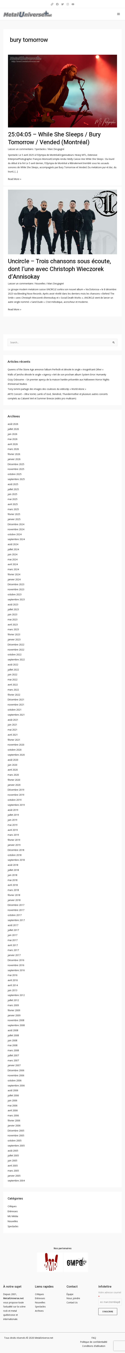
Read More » (14, 179)
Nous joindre (73, 1298)
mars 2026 (13, 449)
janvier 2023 (14, 639)
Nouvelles (40, 283)
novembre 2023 (16, 589)
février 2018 (14, 895)
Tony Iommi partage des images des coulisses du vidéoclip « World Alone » (47, 389)
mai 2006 (12, 1105)
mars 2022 (13, 689)
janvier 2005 (14, 1175)
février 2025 (14, 514)
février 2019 (14, 839)
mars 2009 (13, 1005)
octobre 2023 (14, 594)
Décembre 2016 (16, 960)
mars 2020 (13, 774)
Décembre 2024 (16, 524)
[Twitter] (62, 4)
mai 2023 (12, 619)
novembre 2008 (16, 1020)
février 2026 (14, 454)
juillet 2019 (13, 814)
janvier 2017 (14, 955)
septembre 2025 (16, 479)
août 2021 (13, 719)
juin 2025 (12, 494)
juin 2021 (12, 724)
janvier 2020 (14, 784)
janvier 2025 (14, 519)
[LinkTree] (52, 4)
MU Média (13, 1216)
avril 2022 (13, 684)
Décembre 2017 (16, 905)
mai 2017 (12, 940)
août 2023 (13, 604)
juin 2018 (12, 875)
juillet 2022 (13, 669)
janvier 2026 (14, 459)
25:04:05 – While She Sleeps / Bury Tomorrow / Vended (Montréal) (54, 138)
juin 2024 (12, 554)
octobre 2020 (14, 749)
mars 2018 (13, 890)
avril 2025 (13, 504)
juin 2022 (12, 674)
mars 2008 (13, 1050)
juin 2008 (12, 1040)
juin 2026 (12, 434)
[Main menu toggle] (118, 14)
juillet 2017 (13, 930)
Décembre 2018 (16, 849)
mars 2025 (13, 509)
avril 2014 (13, 985)
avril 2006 (13, 1110)
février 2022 (14, 694)
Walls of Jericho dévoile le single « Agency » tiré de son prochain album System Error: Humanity (57, 374)
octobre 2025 (14, 474)
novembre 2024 (16, 529)
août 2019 (13, 809)
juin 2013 (12, 990)
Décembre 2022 (16, 644)
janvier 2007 (14, 1065)
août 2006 (13, 1090)
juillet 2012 (13, 1000)
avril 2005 (13, 1165)
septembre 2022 (16, 659)
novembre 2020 (16, 744)
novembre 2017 (16, 910)
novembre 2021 (16, 704)
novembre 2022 (16, 649)
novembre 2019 (16, 794)
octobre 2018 (14, 855)
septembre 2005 (16, 1145)
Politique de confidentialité (93, 1341)
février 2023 (14, 634)
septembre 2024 (16, 539)
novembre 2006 (16, 1075)
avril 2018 (13, 884)
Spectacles (40, 149)
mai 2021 (12, 729)
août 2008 (13, 1030)
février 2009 (14, 1010)
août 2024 (13, 544)
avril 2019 (13, 829)
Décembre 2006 (16, 1070)
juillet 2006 (13, 1095)
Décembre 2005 (16, 1130)
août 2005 (13, 1150)
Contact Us (72, 1302)
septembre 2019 (16, 804)
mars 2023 (13, 629)
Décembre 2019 (16, 789)
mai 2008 (12, 1045)
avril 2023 (13, 624)
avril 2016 (13, 980)
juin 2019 (12, 819)
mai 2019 (12, 824)
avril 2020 (13, 769)
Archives (39, 1310)
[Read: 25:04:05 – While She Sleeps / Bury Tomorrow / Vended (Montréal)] (62, 90)
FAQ (94, 1337)
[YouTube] (73, 4)
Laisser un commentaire (20, 149)
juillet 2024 (13, 549)
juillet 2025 (13, 489)
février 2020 (14, 779)
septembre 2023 (16, 599)
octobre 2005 (14, 1140)
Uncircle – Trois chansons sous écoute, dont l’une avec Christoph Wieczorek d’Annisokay (59, 269)
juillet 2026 (13, 429)
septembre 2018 (16, 859)
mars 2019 (13, 834)
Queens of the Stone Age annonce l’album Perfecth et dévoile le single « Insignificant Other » (55, 369)
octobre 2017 (14, 915)
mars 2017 (13, 950)
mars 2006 (13, 1115)
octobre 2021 (14, 709)
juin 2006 (12, 1100)
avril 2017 (13, 945)
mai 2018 (12, 880)
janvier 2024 (14, 579)
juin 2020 (12, 764)
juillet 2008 (13, 1035)
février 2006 (14, 1120)
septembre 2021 (16, 714)
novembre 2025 (16, 469)
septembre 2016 (16, 970)
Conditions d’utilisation (93, 1345)
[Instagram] (67, 4)
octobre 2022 (14, 654)
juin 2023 (12, 614)
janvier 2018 (14, 900)
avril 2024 (13, 564)
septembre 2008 (16, 1025)
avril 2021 (13, 734)
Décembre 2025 (16, 464)
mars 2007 (13, 1060)
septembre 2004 (16, 1180)
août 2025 (13, 484)
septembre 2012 (16, 995)
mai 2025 (12, 499)
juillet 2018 (13, 870)
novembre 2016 (16, 965)
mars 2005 (13, 1170)
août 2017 (13, 925)
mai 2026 (12, 439)
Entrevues (13, 1211)
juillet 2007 (13, 1055)
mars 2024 (13, 569)
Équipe (70, 1294)
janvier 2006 (14, 1125)
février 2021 (14, 739)
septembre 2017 (16, 920)
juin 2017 (12, 935)
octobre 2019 (14, 799)
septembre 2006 (16, 1085)
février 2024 (14, 574)
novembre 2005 (16, 1135)
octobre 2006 (14, 1080)
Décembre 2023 (16, 584)
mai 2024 (12, 559)
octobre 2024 (14, 534)
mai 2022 (12, 679)
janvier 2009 (14, 1015)
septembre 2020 (16, 754)
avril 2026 (13, 444)
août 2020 (13, 759)
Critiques (12, 1206)
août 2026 (13, 423)
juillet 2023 (13, 609)
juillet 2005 (13, 1155)
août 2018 (13, 864)
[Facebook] (57, 4)
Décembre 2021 (16, 699)
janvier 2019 (14, 844)
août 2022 (13, 664)
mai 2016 (12, 975)
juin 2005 (12, 1160)
